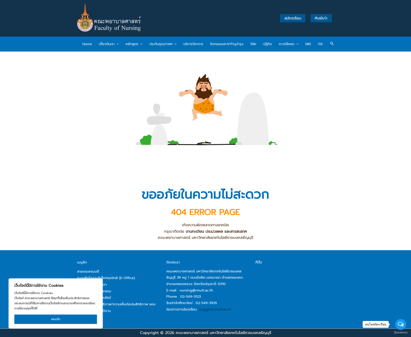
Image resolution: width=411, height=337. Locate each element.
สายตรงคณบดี (88, 271)
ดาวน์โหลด (286, 44)
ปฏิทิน (267, 44)
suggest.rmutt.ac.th (215, 309)
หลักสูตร (132, 44)
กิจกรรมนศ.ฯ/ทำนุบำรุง (226, 44)
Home (87, 44)
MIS (308, 44)
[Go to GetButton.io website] (401, 332)
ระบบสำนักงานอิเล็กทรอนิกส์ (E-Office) (106, 278)
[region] (56, 303)
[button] (117, 44)
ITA (320, 44)
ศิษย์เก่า (321, 18)
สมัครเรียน (292, 18)
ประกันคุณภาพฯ (160, 44)
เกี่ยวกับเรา (107, 44)
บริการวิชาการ (193, 44)
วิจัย (253, 44)
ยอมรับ (55, 319)
